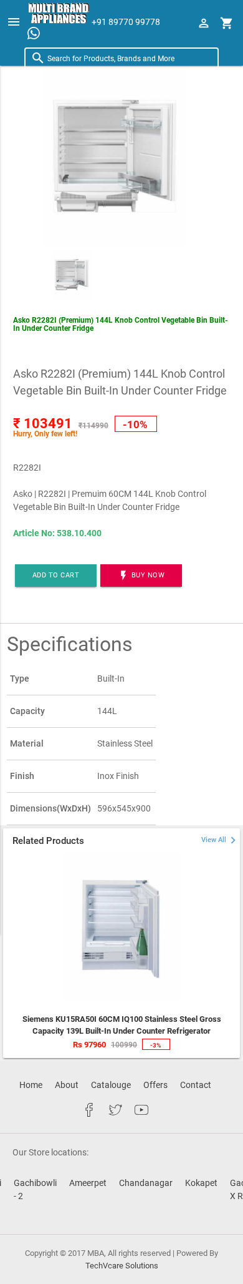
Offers (155, 1085)
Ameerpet (88, 1183)
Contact (195, 1085)
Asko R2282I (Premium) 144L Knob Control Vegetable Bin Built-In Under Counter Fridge (120, 324)
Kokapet (201, 1183)
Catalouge (111, 1085)
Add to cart (56, 575)
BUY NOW (141, 575)
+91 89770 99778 (126, 22)
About (67, 1085)
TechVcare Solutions (121, 1265)
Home (30, 1085)
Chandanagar (146, 1183)
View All (220, 840)
